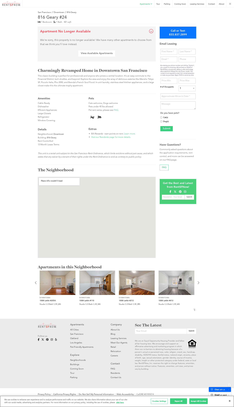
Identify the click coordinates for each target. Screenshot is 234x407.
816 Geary (71, 12)
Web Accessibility (125, 394)
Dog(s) (166, 122)
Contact (211, 4)
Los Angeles (76, 342)
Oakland (74, 338)
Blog (113, 334)
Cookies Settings (159, 401)
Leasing (197, 4)
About (221, 4)
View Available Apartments (97, 53)
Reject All (178, 401)
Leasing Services (118, 338)
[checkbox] (161, 117)
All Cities (74, 329)
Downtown (59, 12)
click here (120, 402)
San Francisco (44, 12)
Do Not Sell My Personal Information (96, 394)
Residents (115, 373)
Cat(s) (165, 118)
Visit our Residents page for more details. (111, 137)
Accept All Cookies (198, 401)
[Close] (230, 401)
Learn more (129, 133)
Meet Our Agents (119, 342)
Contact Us (116, 377)
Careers (114, 355)
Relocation (116, 351)
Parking (167, 4)
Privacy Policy (44, 394)
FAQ (116, 110)
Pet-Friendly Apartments (81, 347)
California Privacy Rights (64, 394)
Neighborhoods (78, 360)
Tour (158, 4)
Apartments (145, 4)
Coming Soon (180, 4)
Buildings (74, 364)
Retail (113, 347)
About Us (115, 329)
